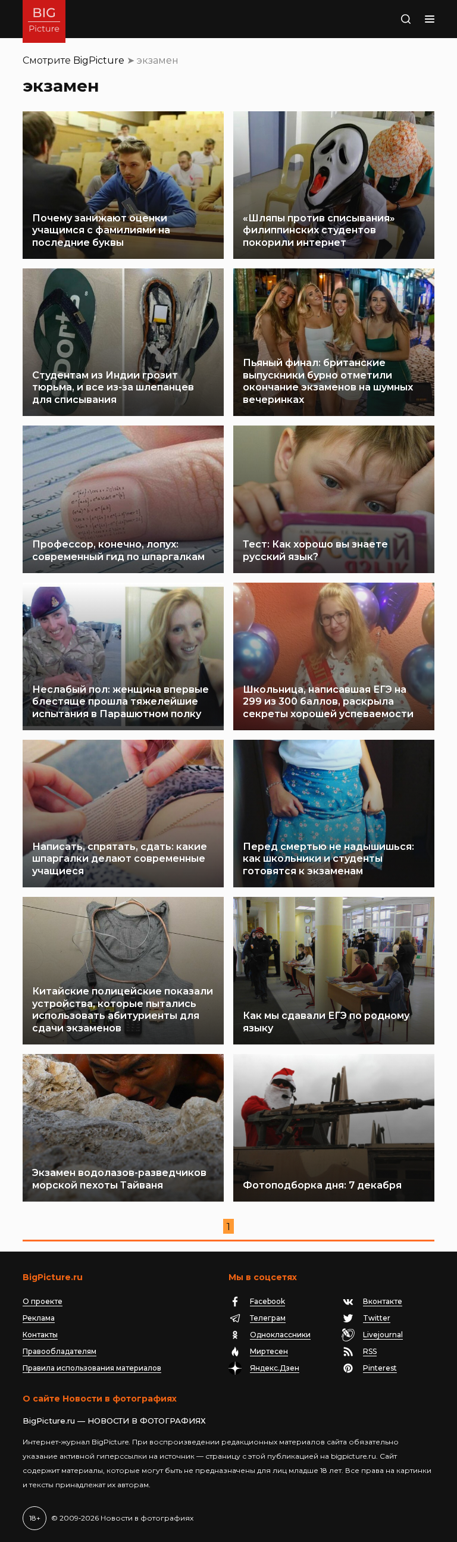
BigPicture (98, 60)
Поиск (393, 19)
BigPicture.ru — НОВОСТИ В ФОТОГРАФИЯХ (114, 1420)
